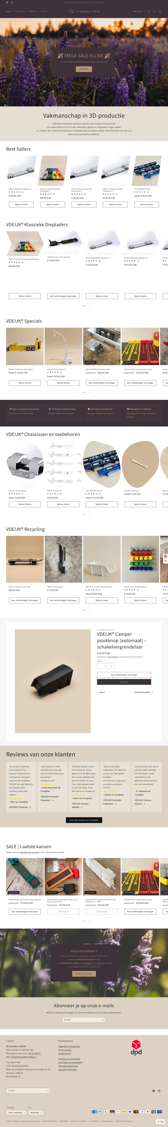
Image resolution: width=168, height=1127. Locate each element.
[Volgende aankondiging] (114, 2)
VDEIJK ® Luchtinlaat (131, 491)
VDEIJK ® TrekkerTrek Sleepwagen (21, 369)
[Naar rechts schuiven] (89, 306)
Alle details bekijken (142, 692)
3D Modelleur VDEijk (19, 1121)
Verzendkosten (112, 657)
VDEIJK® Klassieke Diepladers (50, 799)
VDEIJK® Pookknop (18, 807)
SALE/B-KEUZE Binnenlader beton (98, 369)
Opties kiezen (21, 204)
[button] (33, 11)
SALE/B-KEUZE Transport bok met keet (138, 369)
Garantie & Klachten (67, 1070)
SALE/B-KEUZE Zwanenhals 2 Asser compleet (25, 900)
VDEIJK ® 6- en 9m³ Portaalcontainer (99, 587)
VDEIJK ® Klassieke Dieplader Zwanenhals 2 (113, 190)
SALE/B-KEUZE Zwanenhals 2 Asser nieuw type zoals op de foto (62, 901)
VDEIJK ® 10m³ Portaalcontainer (135, 587)
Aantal (99, 661)
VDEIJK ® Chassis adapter (18, 491)
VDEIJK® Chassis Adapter (80, 806)
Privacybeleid (64, 1121)
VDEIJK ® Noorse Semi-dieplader (58, 257)
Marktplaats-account (30, 852)
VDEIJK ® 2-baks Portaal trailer (20, 587)
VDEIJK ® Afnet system (55, 587)
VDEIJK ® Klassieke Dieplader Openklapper (50, 190)
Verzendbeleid (94, 1121)
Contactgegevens (107, 1121)
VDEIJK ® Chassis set (54, 491)
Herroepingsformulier (68, 1066)
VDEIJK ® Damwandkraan (56, 369)
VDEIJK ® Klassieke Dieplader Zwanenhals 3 (81, 190)
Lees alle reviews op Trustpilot (84, 820)
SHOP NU (84, 69)
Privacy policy (64, 1050)
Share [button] (102, 692)
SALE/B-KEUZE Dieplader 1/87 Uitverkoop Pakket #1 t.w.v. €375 (101, 901)
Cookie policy (64, 1053)
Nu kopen (124, 682)
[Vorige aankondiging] (53, 2)
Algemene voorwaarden (69, 1046)
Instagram (87, 963)
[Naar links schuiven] (78, 306)
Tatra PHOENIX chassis (142, 189)
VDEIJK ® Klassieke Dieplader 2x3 (136, 258)
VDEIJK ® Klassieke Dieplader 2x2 (20, 189)
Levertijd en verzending (69, 1059)
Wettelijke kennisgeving (124, 1121)
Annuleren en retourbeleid (70, 1062)
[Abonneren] (103, 1020)
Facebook (99, 963)
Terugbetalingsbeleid (49, 1121)
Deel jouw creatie (84, 974)
